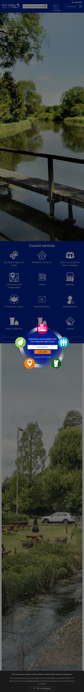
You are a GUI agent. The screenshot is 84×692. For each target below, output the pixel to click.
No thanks (37, 357)
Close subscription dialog (68, 323)
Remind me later (46, 357)
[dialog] (42, 346)
